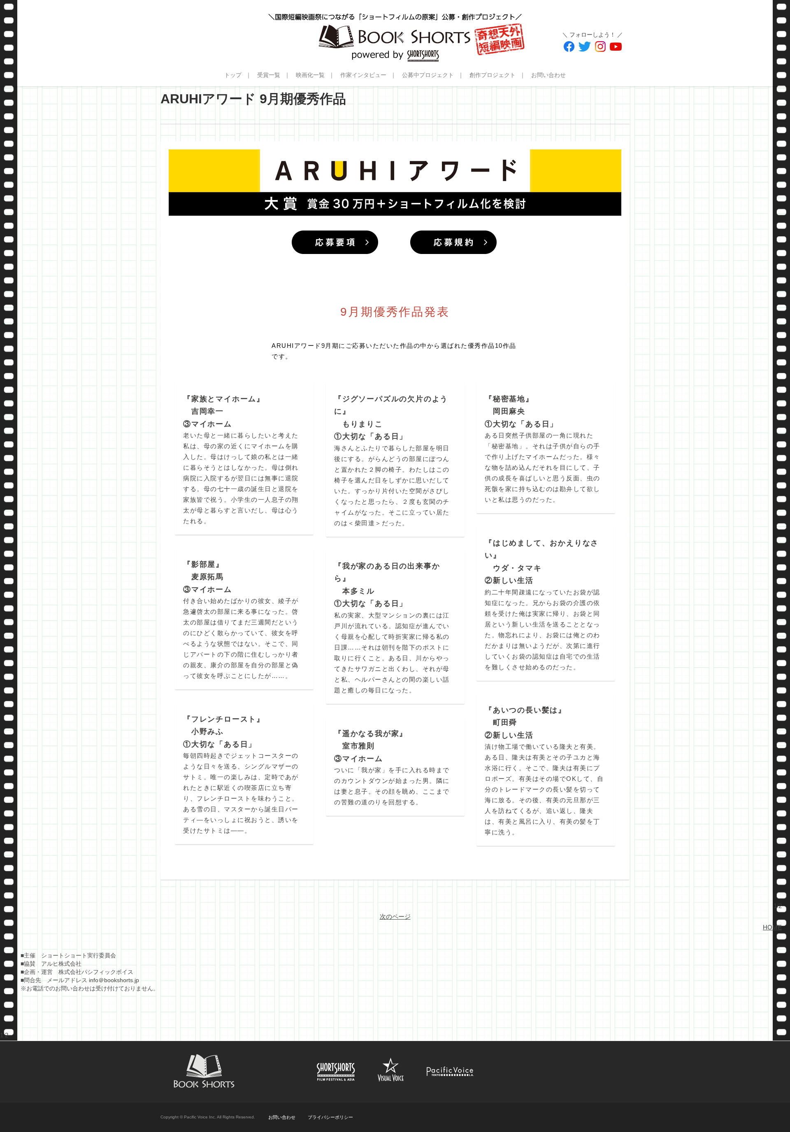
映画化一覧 (310, 75)
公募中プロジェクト (428, 75)
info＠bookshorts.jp (114, 980)
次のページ (395, 916)
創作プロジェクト (492, 75)
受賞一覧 (268, 75)
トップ (233, 75)
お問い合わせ (548, 75)
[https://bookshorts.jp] (395, 31)
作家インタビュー (363, 75)
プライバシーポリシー (330, 1117)
